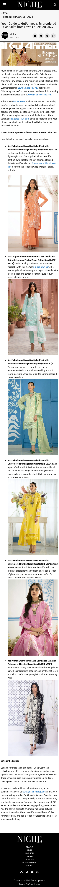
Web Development (35, 880)
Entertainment (29, 862)
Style (5, 12)
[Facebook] (21, 872)
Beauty (29, 856)
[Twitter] (27, 872)
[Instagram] (37, 872)
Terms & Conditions (29, 884)
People (29, 847)
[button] (4, 4)
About (29, 865)
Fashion (29, 853)
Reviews (30, 859)
